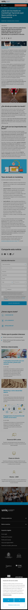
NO (8, 600)
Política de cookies (7, 595)
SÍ (19, 600)
